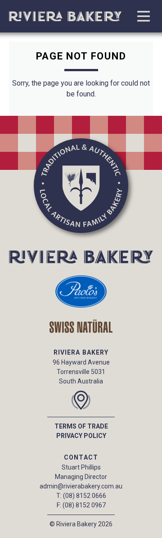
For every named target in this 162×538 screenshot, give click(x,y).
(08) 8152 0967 (84, 505)
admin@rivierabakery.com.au (81, 486)
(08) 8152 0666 (84, 495)
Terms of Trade (81, 426)
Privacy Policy (81, 435)
